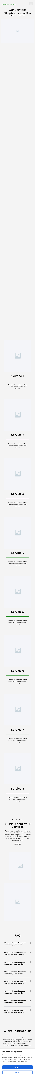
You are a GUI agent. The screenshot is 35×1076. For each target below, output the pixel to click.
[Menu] (31, 3)
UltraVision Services (8, 4)
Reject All (17, 1072)
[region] (17, 1062)
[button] (17, 844)
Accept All (17, 1067)
